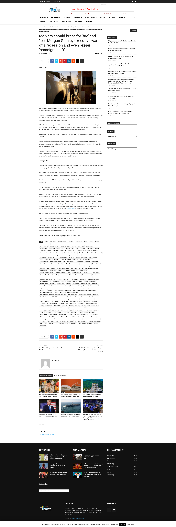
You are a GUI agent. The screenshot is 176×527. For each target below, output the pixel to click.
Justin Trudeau (92, 285)
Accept (123, 524)
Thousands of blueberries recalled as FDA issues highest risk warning (122, 89)
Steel (71, 310)
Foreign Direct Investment (46, 272)
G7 (90, 272)
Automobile (52, 248)
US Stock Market (95, 319)
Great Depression (77, 277)
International (77, 29)
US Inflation (54, 319)
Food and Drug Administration (70, 270)
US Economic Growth (45, 316)
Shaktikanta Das (52, 308)
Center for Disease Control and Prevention (87, 250)
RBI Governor (53, 303)
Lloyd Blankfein (43, 288)
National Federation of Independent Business (66, 292)
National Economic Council (46, 292)
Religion (122, 17)
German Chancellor (53, 274)
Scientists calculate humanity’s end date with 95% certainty (121, 97)
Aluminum (47, 244)
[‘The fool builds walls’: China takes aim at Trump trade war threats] (43, 475)
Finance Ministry (44, 270)
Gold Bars (46, 277)
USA (40, 31)
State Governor (55, 310)
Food (68, 29)
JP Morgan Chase (82, 285)
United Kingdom (53, 314)
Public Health (64, 301)
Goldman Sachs (55, 277)
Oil (57, 299)
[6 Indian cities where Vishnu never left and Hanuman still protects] (93, 386)
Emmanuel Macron (44, 268)
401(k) (46, 241)
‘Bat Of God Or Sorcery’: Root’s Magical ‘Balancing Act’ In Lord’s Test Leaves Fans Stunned (90, 350)
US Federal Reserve (65, 316)
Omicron (76, 299)
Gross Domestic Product (46, 279)
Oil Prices (62, 299)
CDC (74, 250)
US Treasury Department (66, 321)
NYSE (53, 299)
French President (77, 272)
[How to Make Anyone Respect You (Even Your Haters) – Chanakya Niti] (71, 386)
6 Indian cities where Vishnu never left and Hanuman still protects (120, 57)
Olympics (69, 299)
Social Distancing (63, 308)
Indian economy (44, 283)
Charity (63, 392)
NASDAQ (50, 290)
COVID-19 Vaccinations (81, 257)
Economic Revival (44, 266)
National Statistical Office (85, 294)
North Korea (92, 297)
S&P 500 (77, 305)
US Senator (86, 319)
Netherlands (43, 297)
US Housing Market (45, 319)
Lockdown (52, 288)
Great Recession (87, 277)
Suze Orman (97, 310)
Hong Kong (83, 279)
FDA (72, 268)
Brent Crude (90, 248)
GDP (45, 274)
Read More (130, 524)
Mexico (66, 288)
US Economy (55, 316)
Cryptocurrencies (87, 259)
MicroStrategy (80, 288)
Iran (41, 285)
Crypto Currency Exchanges (52, 259)
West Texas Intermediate (62, 323)
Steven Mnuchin (79, 310)
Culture (66, 17)
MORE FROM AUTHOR (60, 375)
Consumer (85, 255)
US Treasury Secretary (95, 321)
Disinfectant (95, 261)
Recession (61, 303)
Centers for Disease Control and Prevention (51, 252)
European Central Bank (63, 268)
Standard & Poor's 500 (80, 308)
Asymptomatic (89, 246)
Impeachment (56, 281)
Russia (87, 29)
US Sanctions (78, 319)
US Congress (93, 314)
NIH (64, 297)
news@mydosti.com (78, 518)
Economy (87, 266)
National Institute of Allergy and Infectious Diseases (53, 294)
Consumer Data (94, 255)
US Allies (70, 314)
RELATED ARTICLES (46, 375)
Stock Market (88, 310)
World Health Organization (85, 323)
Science (83, 305)
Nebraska (95, 294)
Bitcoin (83, 248)
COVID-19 (71, 257)
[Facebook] (132, 1)
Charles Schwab (68, 252)
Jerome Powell (64, 285)
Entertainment (90, 17)
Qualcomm (87, 301)
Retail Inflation (57, 305)
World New (96, 323)
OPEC (92, 299)
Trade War (73, 312)
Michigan (72, 288)
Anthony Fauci (76, 246)
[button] (135, 17)
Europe (53, 268)
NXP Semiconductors (45, 299)
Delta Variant (79, 261)
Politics (112, 17)
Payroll (41, 301)
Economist (73, 266)
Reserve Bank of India (91, 303)
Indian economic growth (90, 281)
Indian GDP (52, 283)
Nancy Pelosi (43, 290)
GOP (62, 277)
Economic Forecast (85, 263)
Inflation (68, 283)
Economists (80, 266)
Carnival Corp (63, 250)
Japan (57, 285)
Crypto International (66, 259)
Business (43, 17)
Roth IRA (65, 305)
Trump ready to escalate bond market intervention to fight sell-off (119, 65)
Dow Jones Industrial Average (71, 263)
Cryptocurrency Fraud (55, 261)
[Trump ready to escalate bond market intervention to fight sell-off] (49, 406)
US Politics (99, 29)
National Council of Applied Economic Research (84, 290)
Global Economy (86, 274)
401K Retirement (62, 241)
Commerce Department (56, 255)
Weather (78, 22)
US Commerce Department (81, 314)
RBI (47, 303)
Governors (67, 277)
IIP (50, 281)
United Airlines (43, 314)
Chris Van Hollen (44, 255)
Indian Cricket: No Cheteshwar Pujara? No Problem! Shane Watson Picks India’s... (59, 456)
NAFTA (98, 288)
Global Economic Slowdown (73, 274)
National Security (72, 294)
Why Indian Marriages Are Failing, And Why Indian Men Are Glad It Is (122, 42)
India (80, 281)
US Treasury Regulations (81, 321)
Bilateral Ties (60, 248)
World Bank (73, 323)
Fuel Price (85, 272)
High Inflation (74, 279)
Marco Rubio (60, 288)
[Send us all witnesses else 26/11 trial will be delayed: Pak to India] (77, 457)
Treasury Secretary (89, 312)
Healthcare (66, 279)
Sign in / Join (57, 1)
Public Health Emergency (76, 301)
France (68, 272)
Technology (54, 22)
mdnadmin (44, 53)
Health (102, 17)
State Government (92, 308)
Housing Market (44, 281)
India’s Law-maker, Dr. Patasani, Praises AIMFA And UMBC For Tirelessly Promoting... (93, 465)
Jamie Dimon (50, 285)
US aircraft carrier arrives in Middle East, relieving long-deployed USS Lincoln (70, 416)
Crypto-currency (77, 259)
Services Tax (43, 308)
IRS (44, 285)
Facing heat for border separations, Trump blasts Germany (57, 465)
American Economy (54, 246)
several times (71, 208)
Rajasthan (94, 301)
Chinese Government (96, 252)
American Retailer (65, 246)
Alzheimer (54, 244)
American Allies (44, 246)
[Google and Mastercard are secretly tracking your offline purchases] (77, 475)
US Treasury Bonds (53, 321)
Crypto (41, 259)
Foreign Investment (60, 272)
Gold (41, 277)
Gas (41, 274)
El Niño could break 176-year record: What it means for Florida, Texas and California (120, 112)
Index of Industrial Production (69, 281)
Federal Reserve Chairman (91, 268)
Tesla (54, 312)
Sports (42, 22)
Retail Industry (48, 305)
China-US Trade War (84, 252)
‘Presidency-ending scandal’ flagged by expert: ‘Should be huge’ (121, 105)
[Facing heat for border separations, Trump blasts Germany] (43, 466)
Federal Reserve (79, 268)
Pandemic (97, 299)
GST (55, 279)
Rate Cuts (42, 303)
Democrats (87, 261)
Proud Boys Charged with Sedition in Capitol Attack (52, 349)
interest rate (76, 283)
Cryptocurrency (44, 261)
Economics (65, 266)
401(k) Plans (53, 241)
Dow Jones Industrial (56, 263)
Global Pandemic (96, 274)
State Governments (45, 310)
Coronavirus (51, 257)
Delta (64, 261)
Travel (80, 312)
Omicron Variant (84, 299)
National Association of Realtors (63, 290)
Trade (59, 312)
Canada (49, 250)
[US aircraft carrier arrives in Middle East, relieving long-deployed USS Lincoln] (71, 406)
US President (70, 319)
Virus (45, 323)
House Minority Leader (93, 279)
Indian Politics (60, 283)
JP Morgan (73, 285)
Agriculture (71, 241)
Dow (41, 263)
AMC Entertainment (64, 244)
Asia (83, 246)
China (75, 252)
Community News (55, 29)
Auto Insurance (43, 248)
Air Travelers (79, 241)
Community (55, 17)
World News (66, 22)
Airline (85, 241)
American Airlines (75, 244)
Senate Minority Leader (93, 305)
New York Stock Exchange (54, 297)
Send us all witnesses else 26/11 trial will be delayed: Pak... (92, 456)
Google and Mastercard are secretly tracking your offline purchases (92, 474)
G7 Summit (96, 272)
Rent (67, 303)
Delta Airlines (70, 261)
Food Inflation (83, 270)
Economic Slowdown (56, 266)
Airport (97, 241)
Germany (62, 274)
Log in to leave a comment (46, 434)
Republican (73, 303)
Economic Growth (96, 263)
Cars (69, 250)
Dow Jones (46, 263)
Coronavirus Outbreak (61, 257)
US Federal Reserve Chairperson (81, 316)
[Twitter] (135, 1)
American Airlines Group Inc (88, 244)
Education (76, 17)
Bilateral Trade (70, 248)
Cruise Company (93, 257)
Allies (41, 244)
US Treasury (43, 321)
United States (62, 314)
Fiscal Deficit (53, 270)
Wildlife (89, 22)
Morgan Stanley (90, 288)
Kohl (99, 285)
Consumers (43, 257)
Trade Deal (66, 312)
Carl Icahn (55, 250)
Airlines (91, 241)
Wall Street (51, 323)
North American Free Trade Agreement (77, 297)
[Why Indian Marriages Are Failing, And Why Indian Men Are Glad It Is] (49, 386)
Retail (41, 305)
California (42, 250)
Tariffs (41, 312)
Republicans (81, 303)
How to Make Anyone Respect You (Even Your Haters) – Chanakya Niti (121, 49)
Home (40, 27)
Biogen (77, 248)
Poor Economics (55, 301)
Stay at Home (64, 310)
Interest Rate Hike (85, 283)
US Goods (93, 316)
